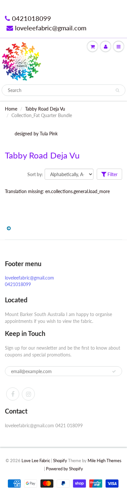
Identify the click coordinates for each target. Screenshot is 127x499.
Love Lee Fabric (35, 460)
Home (11, 109)
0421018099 (31, 18)
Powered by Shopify (64, 468)
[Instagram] (28, 394)
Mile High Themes (104, 460)
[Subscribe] (114, 371)
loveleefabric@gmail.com (50, 28)
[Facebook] (12, 394)
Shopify (60, 460)
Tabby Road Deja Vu (45, 109)
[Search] (117, 90)
